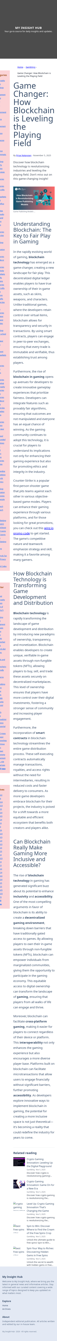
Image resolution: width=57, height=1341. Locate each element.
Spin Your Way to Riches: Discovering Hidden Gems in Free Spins (40, 1252)
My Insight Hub (28, 28)
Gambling (30, 67)
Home (20, 67)
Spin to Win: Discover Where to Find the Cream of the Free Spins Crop (40, 1229)
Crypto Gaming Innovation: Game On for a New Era (40, 1185)
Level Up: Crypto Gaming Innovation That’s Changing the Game (40, 1207)
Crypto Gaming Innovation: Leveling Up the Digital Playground (40, 1163)
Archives (6, 1309)
